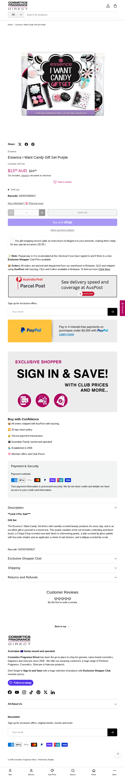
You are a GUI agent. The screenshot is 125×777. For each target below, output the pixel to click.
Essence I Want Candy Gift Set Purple (30, 25)
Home (10, 25)
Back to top (61, 626)
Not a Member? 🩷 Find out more (25, 203)
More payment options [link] (62, 230)
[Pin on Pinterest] (33, 144)
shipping (25, 175)
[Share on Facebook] (26, 144)
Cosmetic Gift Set (16, 164)
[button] (115, 5)
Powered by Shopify (46, 760)
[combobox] (62, 15)
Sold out (82, 212)
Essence (12, 151)
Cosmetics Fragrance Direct (25, 760)
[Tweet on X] (20, 144)
